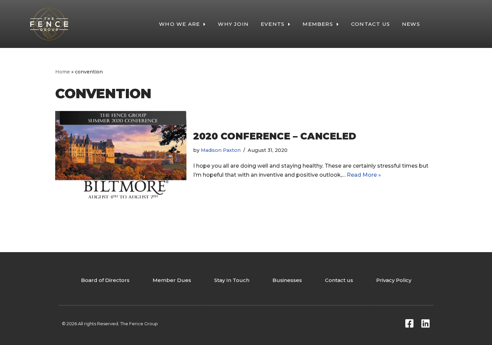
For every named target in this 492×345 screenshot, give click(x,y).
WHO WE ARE (179, 24)
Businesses (287, 280)
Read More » (364, 175)
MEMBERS (318, 24)
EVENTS (272, 24)
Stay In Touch (231, 280)
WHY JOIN (233, 24)
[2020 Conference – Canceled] (120, 154)
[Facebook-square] (409, 323)
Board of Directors (105, 280)
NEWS (411, 24)
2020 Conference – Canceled (274, 136)
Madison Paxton (221, 150)
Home (62, 72)
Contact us (339, 280)
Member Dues (172, 280)
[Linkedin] (425, 323)
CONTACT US (370, 24)
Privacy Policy (393, 280)
